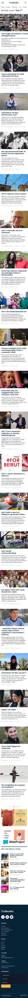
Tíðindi (2, 7)
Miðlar (3, 949)
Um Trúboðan (5, 931)
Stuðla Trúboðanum (6, 929)
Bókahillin (14, 7)
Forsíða (3, 926)
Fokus (3, 942)
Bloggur (8, 7)
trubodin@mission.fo (7, 957)
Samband (4, 935)
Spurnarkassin (5, 928)
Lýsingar (3, 933)
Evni (2, 943)
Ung (20, 7)
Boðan (25, 7)
